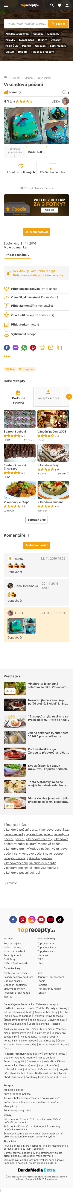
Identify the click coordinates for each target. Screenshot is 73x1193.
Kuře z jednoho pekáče (17, 1093)
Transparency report (49, 988)
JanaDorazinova (26, 586)
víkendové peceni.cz (53, 829)
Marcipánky (10, 1106)
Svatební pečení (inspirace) (15, 467)
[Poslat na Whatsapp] (24, 348)
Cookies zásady (13, 980)
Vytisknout (42, 348)
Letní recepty (58, 45)
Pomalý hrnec (41, 1032)
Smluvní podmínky (14, 988)
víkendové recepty (39, 839)
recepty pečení (14, 858)
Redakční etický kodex (17, 992)
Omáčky (38, 33)
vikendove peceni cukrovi (22, 872)
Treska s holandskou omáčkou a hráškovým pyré (32, 1097)
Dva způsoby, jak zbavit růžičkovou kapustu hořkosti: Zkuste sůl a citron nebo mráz (48, 769)
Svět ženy (9, 959)
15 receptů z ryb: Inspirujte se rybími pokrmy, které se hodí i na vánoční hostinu (48, 720)
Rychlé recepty (28, 1036)
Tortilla (40, 1008)
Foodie (41, 980)
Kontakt (41, 992)
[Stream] (50, 919)
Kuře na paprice (47, 1069)
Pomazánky (27, 1004)
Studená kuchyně (49, 1044)
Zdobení (28, 77)
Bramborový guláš (14, 1061)
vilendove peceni (16, 868)
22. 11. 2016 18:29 (53, 558)
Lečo (30, 1073)
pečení (19, 839)
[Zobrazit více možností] (7, 356)
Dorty (64, 1044)
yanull (40, 440)
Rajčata (23, 51)
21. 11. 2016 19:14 (54, 613)
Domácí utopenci (56, 1077)
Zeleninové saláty (26, 1044)
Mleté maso (47, 1028)
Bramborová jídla (21, 1032)
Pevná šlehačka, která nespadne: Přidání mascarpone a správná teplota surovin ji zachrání (36, 1147)
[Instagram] (32, 919)
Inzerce (8, 996)
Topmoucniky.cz (46, 947)
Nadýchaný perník (45, 1073)
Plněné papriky (33, 1053)
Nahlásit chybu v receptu (38, 188)
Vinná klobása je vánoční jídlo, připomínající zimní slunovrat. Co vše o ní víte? (48, 802)
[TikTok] (60, 919)
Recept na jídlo (12, 943)
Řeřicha (64, 1012)
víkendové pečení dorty (20, 829)
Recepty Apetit (12, 955)
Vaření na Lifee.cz (14, 947)
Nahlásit (42, 984)
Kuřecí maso (26, 39)
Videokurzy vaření (14, 951)
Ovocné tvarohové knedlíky (20, 1057)
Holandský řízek (13, 1069)
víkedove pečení (38, 848)
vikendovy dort (14, 848)
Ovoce (7, 1048)
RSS (39, 972)
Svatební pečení (15, 431)
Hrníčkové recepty (42, 51)
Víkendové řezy (48, 465)
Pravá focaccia (54, 1015)
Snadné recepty (48, 1036)
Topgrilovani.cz (46, 951)
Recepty (15, 77)
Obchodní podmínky (15, 984)
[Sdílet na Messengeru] (16, 348)
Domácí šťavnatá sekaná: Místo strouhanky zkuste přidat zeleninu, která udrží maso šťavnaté (33, 1154)
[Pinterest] (22, 919)
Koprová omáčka (48, 1065)
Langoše (64, 1069)
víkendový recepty (42, 863)
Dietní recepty (47, 1040)
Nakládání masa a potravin (19, 1008)
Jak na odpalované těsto (18, 1012)
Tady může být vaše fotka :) (14, 152)
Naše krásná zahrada (16, 963)
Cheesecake (34, 1061)
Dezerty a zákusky (57, 1008)
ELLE (40, 959)
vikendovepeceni (16, 863)
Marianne (42, 955)
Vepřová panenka (39, 1023)
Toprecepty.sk (45, 943)
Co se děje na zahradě (18, 1015)
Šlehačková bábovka (15, 1019)
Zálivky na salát (57, 1019)
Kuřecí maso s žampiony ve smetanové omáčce (31, 1102)
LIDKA (56, 101)
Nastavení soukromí (15, 972)
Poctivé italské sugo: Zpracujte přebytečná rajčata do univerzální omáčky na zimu (48, 754)
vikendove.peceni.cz (43, 868)
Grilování (40, 45)
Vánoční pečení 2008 (51, 431)
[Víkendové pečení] (21, 626)
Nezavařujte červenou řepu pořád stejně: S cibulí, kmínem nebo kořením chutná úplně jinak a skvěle (48, 705)
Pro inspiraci (44, 77)
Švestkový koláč (34, 1077)
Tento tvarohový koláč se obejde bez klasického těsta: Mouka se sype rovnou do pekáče (47, 787)
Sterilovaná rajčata (54, 1053)
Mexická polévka (13, 1089)
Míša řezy (30, 1069)
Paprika (26, 45)
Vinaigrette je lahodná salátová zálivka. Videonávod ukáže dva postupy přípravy (48, 687)
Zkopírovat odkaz (60, 348)
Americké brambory (46, 1012)
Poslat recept (51, 348)
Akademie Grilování (17, 33)
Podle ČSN (11, 45)
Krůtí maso (32, 1028)
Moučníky (53, 33)
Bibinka (41, 473)
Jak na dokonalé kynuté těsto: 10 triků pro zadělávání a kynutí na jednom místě (48, 736)
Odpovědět (14, 572)
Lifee (40, 963)
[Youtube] (41, 919)
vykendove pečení (39, 834)
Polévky (10, 39)
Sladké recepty (27, 1040)
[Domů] (5, 78)
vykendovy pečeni (39, 858)
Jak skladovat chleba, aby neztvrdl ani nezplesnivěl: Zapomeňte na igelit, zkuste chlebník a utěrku (34, 1161)
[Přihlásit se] (68, 5)
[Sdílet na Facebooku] (7, 348)
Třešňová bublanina (15, 1023)
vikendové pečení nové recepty (41, 853)
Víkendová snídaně (50, 502)
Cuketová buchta (15, 1073)
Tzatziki (55, 1023)
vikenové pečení (49, 844)
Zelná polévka (38, 1019)
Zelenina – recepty (47, 1004)
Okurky (42, 39)
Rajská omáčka (46, 1057)
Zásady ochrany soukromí (19, 976)
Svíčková (39, 1015)
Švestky (56, 39)
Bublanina (17, 1077)
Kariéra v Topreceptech (51, 976)
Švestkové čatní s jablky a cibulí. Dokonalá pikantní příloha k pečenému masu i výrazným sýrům (33, 1135)
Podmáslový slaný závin (17, 1110)
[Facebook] (13, 919)
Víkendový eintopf (16, 502)
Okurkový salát (27, 1065)
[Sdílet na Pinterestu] (33, 348)
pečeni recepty (14, 834)
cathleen (9, 510)
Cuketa (9, 51)
